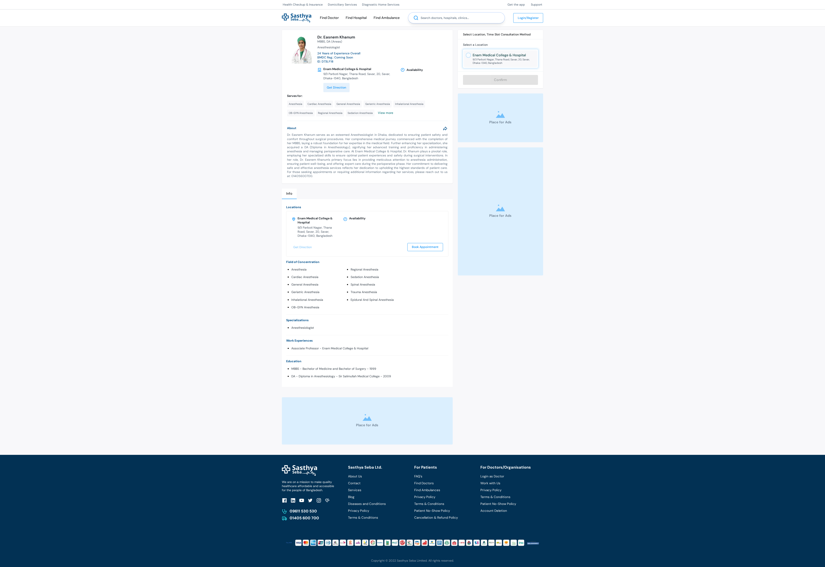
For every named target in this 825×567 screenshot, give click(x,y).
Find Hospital (356, 17)
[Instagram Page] (318, 500)
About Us (355, 476)
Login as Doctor (492, 476)
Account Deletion (493, 511)
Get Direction (336, 87)
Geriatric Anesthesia (305, 292)
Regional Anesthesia (364, 269)
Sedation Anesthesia (365, 277)
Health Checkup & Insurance (303, 4)
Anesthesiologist (302, 328)
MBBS (321, 41)
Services (354, 490)
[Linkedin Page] (293, 500)
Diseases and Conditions (367, 504)
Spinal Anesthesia (363, 284)
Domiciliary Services (342, 4)
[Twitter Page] (310, 500)
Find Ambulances (427, 490)
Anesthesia (299, 269)
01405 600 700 (304, 518)
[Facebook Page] (284, 500)
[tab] (289, 194)
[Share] (445, 128)
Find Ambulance (387, 17)
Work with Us (490, 483)
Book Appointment (425, 247)
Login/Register (528, 18)
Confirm (500, 80)
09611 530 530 (303, 511)
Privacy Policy (358, 511)
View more (385, 113)
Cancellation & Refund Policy (436, 517)
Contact (354, 483)
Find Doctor (329, 17)
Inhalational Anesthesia (307, 300)
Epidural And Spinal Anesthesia (372, 300)
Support (536, 4)
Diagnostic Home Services (380, 4)
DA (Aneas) (334, 41)
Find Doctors (424, 483)
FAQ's (418, 476)
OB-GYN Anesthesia (305, 307)
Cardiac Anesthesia (304, 277)
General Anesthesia (304, 284)
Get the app (516, 4)
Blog (351, 497)
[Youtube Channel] (301, 500)
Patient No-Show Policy (432, 511)
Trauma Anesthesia (364, 292)
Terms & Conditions (363, 517)
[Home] (296, 17)
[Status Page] (327, 500)
